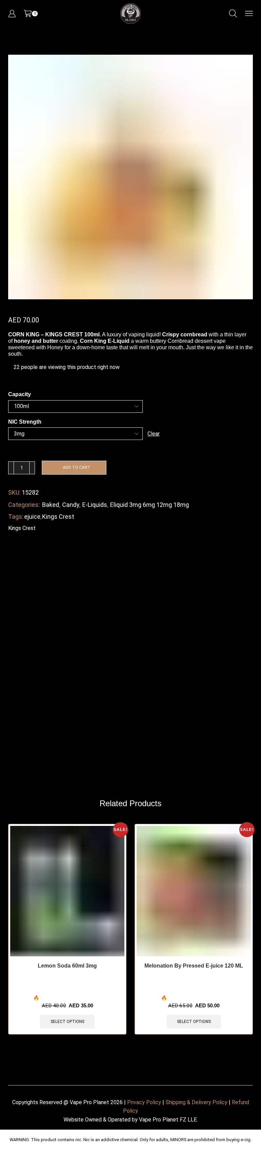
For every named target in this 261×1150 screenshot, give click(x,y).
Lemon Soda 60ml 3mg (67, 966)
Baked (50, 504)
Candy (70, 504)
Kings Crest (58, 516)
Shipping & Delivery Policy (196, 1102)
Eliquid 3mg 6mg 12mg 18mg (149, 504)
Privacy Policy (144, 1102)
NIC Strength (24, 422)
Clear (153, 433)
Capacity (19, 394)
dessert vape (210, 341)
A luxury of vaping (123, 334)
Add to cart (76, 467)
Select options (67, 1021)
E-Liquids (94, 504)
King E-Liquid (111, 341)
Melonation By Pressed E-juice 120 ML (193, 966)
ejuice (32, 516)
